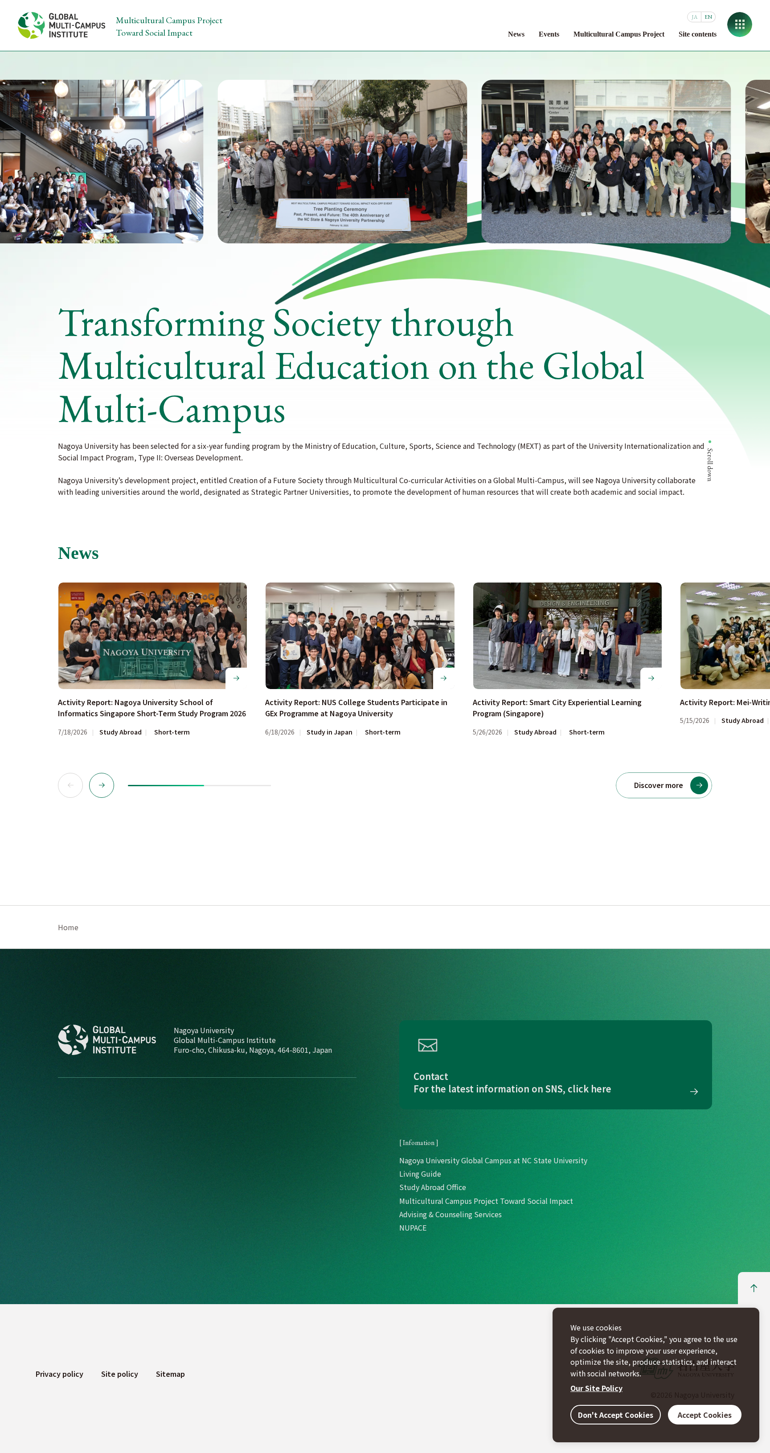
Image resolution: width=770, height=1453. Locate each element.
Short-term (172, 732)
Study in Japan (329, 732)
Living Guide (420, 1173)
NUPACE (412, 1227)
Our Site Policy (596, 1388)
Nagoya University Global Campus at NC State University (493, 1160)
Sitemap (170, 1373)
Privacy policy (59, 1373)
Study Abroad (120, 732)
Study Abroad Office (432, 1187)
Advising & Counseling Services (450, 1214)
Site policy (119, 1373)
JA (694, 17)
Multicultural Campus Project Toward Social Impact (486, 1200)
